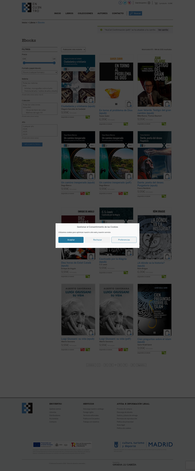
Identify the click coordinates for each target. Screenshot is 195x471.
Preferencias (124, 239)
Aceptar (71, 239)
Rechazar (97, 239)
